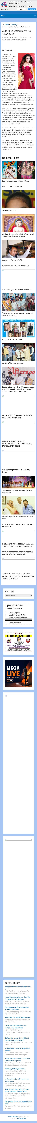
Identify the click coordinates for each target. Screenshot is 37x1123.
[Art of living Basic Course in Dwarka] (18, 278)
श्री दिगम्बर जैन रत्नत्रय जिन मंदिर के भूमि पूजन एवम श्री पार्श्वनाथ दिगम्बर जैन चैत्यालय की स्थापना (18, 235)
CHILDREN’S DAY (9, 210)
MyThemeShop (21, 1118)
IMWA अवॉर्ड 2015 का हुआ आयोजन (13, 363)
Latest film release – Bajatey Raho (15, 181)
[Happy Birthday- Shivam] (18, 328)
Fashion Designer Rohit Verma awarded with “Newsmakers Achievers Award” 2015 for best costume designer (18, 389)
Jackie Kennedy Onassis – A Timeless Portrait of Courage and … (17, 1060)
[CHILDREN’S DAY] (18, 199)
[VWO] (8, 9)
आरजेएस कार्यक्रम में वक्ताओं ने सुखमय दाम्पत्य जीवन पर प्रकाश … (17, 1080)
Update (23, 40)
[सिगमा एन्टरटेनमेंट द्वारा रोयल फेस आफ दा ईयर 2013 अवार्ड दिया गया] (18, 482)
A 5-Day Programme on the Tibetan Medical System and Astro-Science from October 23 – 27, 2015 (18, 576)
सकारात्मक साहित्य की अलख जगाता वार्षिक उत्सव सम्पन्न (17, 988)
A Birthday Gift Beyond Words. (15, 1069)
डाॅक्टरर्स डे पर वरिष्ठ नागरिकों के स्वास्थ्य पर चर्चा (17, 1017)
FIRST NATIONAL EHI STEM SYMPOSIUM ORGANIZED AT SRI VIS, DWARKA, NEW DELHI (17, 443)
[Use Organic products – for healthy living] (18, 459)
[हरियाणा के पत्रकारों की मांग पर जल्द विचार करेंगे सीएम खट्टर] (18, 505)
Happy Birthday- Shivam (12, 339)
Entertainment (15, 40)
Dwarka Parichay (13, 1116)
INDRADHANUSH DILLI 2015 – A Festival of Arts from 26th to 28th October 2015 (18, 545)
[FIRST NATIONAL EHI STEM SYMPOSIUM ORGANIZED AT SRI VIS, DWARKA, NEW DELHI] (18, 430)
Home (7, 25)
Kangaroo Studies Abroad (12, 186)
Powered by (4, 9)
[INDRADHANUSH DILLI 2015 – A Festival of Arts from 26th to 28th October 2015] (18, 536)
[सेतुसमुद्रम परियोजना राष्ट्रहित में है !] (18, 249)
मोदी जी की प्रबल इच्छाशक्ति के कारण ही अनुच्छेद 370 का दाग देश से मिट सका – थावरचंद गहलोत (17, 553)
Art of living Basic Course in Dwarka (16, 289)
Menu (3, 16)
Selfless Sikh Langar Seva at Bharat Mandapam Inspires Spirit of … (17, 1039)
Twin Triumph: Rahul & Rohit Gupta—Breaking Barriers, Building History (17, 1090)
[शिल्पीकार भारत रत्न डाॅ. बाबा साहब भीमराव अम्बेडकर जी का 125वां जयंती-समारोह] (18, 302)
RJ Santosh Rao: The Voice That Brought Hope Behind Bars (15, 1027)
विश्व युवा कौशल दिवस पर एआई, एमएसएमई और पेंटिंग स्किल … (18, 1103)
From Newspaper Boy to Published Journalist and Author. (17, 1008)
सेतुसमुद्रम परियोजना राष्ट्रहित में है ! (12, 260)
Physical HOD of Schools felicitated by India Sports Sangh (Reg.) (17, 416)
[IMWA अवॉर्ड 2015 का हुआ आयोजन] (18, 352)
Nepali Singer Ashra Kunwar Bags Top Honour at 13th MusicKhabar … (17, 998)
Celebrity (14, 25)
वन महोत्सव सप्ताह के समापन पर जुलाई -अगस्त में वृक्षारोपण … (17, 1049)
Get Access (31, 9)
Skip (21, 9)
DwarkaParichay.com (11, 37)
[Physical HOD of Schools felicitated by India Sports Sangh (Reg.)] (18, 404)
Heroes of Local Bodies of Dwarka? (15, 266)
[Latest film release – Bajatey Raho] (18, 170)
